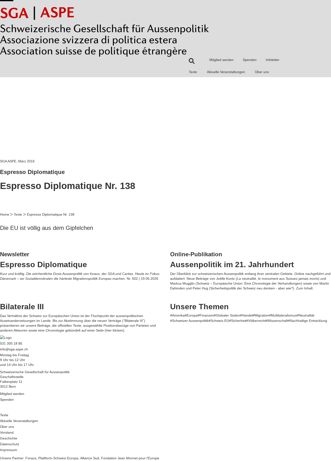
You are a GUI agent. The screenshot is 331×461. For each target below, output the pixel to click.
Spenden (250, 60)
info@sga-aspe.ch (14, 349)
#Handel (246, 315)
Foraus (30, 458)
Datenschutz (9, 444)
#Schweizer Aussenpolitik (189, 321)
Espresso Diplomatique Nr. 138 (50, 214)
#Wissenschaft (277, 321)
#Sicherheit (237, 321)
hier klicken (114, 330)
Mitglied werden (221, 60)
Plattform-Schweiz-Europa (58, 458)
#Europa (191, 315)
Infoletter (272, 60)
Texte (193, 72)
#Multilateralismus (283, 315)
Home (4, 214)
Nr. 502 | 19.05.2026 (142, 278)
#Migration (261, 315)
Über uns (262, 72)
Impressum (8, 450)
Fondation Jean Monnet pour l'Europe (130, 458)
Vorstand (7, 432)
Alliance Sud (89, 458)
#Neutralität (305, 315)
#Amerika (177, 315)
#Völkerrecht (256, 321)
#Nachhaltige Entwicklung (307, 321)
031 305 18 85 (11, 343)
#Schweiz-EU (219, 321)
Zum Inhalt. (305, 288)
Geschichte (8, 438)
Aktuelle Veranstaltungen (226, 72)
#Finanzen (206, 315)
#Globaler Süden (227, 315)
